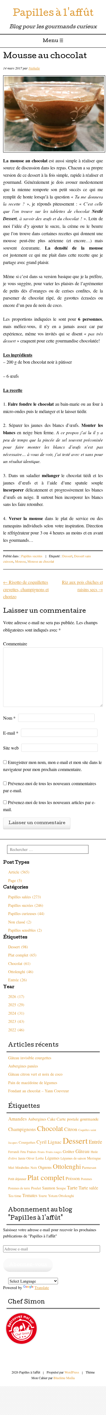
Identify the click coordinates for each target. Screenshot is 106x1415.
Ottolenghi (67, 1166)
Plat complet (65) (22, 955)
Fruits (41, 1152)
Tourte (42, 1196)
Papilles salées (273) (24, 896)
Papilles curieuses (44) (26, 913)
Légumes (52, 1158)
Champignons (22, 1129)
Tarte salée (88, 1188)
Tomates (29, 1195)
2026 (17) (16, 996)
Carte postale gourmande (78, 1119)
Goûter (68, 1151)
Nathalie (34, 68)
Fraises (31, 1151)
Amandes (17, 1118)
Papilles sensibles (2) (25, 930)
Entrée (95, 1141)
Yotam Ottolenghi (61, 1195)
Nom (9, 718)
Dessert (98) (18, 946)
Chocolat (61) (19, 963)
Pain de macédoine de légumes (32, 1082)
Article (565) (18, 872)
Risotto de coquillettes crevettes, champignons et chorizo (26, 589)
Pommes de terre (19, 1188)
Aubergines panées (23, 1066)
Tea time (14, 1195)
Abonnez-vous (28, 1265)
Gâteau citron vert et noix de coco (35, 1074)
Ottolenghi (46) (20, 971)
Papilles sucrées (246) (25, 905)
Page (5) (15, 880)
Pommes (86, 1179)
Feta (23, 1152)
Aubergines (37, 1119)
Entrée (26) (17, 979)
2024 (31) (16, 1013)
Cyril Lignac (49, 1142)
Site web (11, 748)
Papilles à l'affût (53, 14)
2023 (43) (16, 1021)
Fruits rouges (54, 1152)
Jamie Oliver (26, 1158)
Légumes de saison (73, 1158)
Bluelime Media (64, 1377)
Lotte (40, 1158)
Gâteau (82, 1151)
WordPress (71, 1372)
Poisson (73, 1178)
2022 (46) (16, 1029)
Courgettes (27, 1142)
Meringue (94, 1158)
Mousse (20, 561)
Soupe (61, 1188)
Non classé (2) (19, 922)
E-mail (10, 733)
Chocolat (50, 1128)
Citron (70, 1129)
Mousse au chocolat (40, 561)
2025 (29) (16, 1004)
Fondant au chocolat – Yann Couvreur (38, 1090)
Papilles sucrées (31, 556)
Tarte (72, 1187)
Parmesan (89, 1167)
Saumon (48, 1188)
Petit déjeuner (17, 1178)
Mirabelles (22, 1167)
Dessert (67, 556)
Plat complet (45, 1177)
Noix (34, 1167)
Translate (41, 1287)
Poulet (36, 1188)
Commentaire (15, 644)
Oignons (45, 1167)
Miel (11, 1167)
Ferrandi (13, 1152)
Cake (51, 1119)
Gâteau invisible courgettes (29, 1057)
